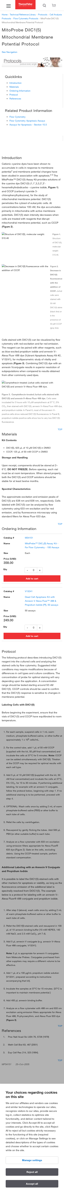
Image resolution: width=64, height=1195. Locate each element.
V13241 (29, 591)
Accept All (32, 1183)
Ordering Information (19, 90)
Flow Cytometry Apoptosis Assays (27, 120)
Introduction (15, 82)
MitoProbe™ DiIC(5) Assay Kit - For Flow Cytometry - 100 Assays (42, 545)
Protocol (13, 94)
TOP (60, 429)
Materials (14, 86)
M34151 (29, 537)
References (15, 98)
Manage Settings (32, 1160)
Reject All (32, 1172)
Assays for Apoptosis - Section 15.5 (28, 124)
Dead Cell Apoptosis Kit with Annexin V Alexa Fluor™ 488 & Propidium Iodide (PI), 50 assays (41, 600)
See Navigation (9, 51)
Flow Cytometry (17, 116)
